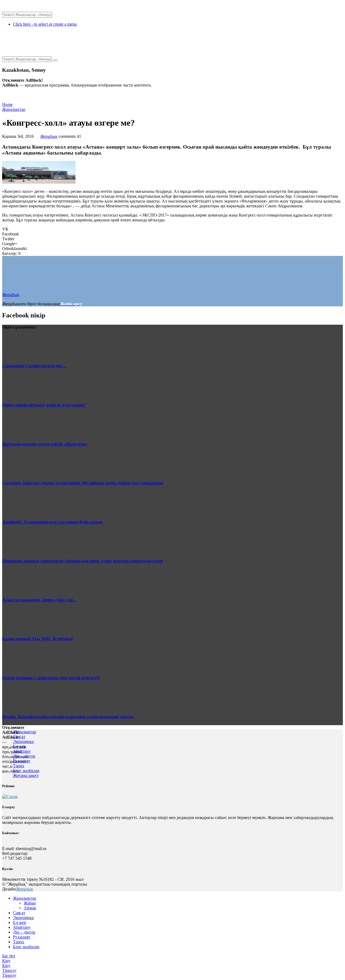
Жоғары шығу (26, 775)
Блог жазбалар (26, 770)
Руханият (21, 761)
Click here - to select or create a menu (45, 24)
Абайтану (22, 751)
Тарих (18, 765)
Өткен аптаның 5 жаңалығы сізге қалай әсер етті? (51, 678)
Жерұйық (48, 136)
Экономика (23, 741)
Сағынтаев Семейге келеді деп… (34, 366)
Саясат (19, 736)
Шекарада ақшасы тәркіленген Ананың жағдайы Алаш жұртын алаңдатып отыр (82, 560)
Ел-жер (19, 746)
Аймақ (30, 908)
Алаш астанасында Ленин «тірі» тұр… (40, 600)
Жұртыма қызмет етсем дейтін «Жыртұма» (45, 444)
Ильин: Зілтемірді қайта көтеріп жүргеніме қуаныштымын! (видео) (68, 716)
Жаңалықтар (13, 109)
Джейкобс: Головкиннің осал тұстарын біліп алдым (52, 522)
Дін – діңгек (24, 756)
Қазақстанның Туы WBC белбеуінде (37, 638)
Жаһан (30, 903)
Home (7, 104)
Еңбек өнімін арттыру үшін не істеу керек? (44, 405)
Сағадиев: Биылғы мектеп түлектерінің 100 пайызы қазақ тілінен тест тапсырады (82, 483)
